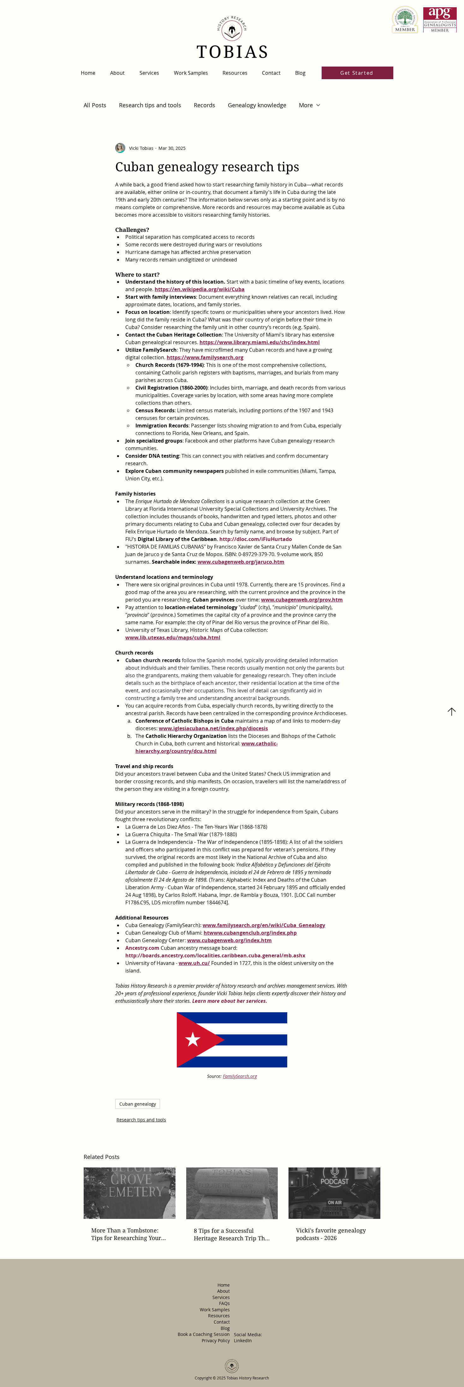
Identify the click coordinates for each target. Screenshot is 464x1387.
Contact (222, 1322)
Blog (225, 1328)
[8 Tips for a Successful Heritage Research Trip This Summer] (232, 1193)
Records (204, 105)
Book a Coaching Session (204, 1334)
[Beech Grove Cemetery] (129, 1193)
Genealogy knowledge (257, 105)
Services (221, 1297)
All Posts (95, 105)
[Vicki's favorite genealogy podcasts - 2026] (334, 1193)
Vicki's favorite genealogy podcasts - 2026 (331, 1234)
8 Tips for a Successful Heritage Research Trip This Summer (231, 1234)
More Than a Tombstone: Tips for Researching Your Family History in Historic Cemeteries (126, 1234)
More (306, 105)
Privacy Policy (216, 1340)
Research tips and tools (150, 105)
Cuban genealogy (137, 1104)
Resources (219, 1316)
